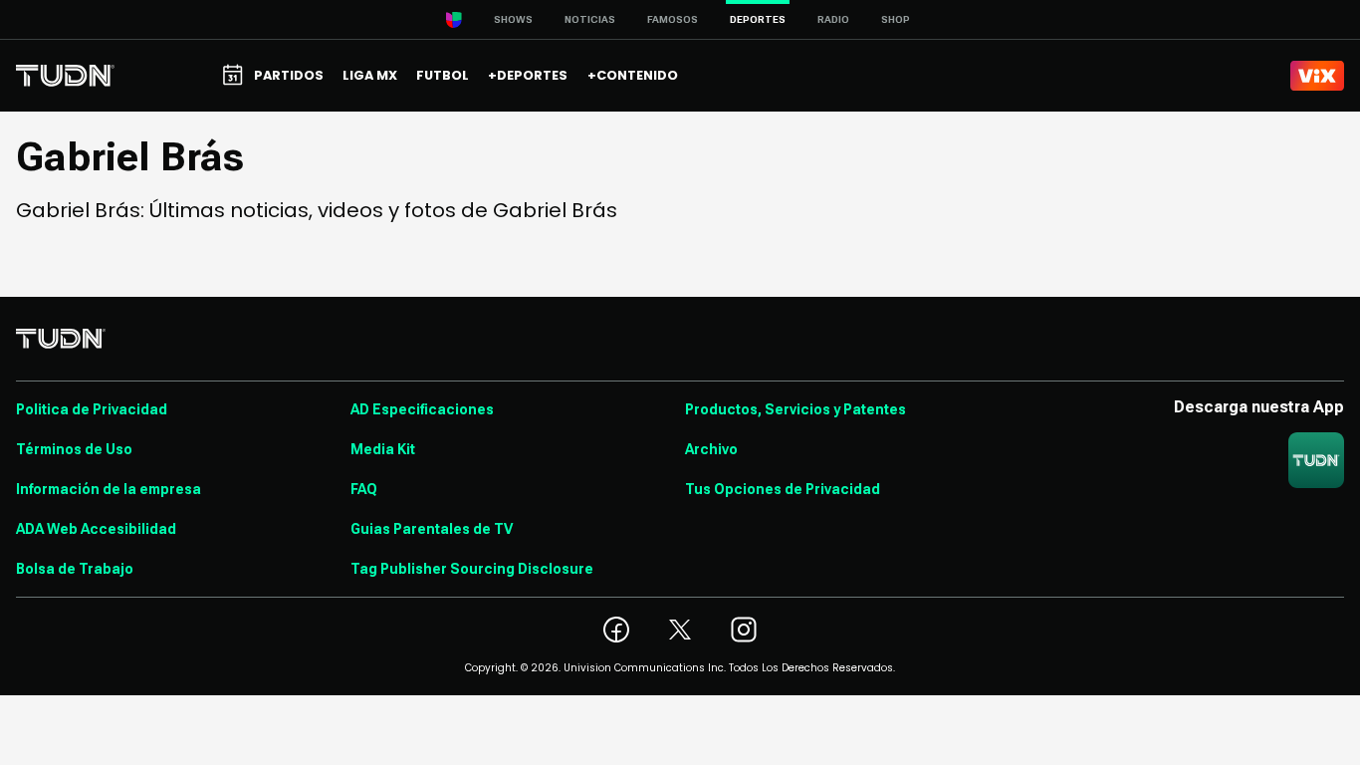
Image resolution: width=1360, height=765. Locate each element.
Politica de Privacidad (91, 409)
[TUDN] (65, 76)
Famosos (672, 19)
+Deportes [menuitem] (527, 75)
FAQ (363, 489)
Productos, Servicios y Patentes (795, 409)
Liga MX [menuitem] (369, 75)
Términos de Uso (74, 449)
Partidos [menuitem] (289, 75)
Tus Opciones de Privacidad (782, 489)
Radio (833, 19)
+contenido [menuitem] (632, 75)
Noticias (590, 19)
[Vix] (1317, 76)
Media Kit (382, 449)
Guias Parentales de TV (431, 529)
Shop (895, 19)
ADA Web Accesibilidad (96, 529)
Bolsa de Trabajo (74, 569)
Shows (513, 19)
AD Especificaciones (422, 409)
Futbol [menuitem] (442, 75)
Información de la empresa (108, 489)
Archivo (711, 449)
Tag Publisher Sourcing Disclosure (471, 569)
